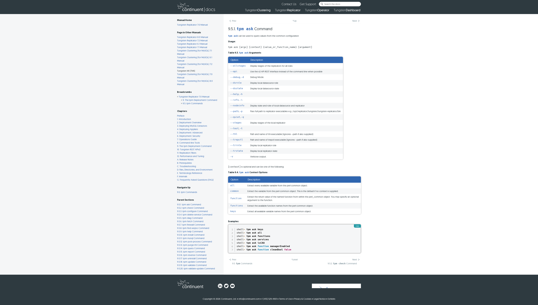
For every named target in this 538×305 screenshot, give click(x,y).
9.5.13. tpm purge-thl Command (192, 244)
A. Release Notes (185, 159)
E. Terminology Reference (189, 173)
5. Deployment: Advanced (189, 132)
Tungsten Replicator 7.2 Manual (192, 40)
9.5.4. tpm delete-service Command (194, 214)
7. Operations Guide (187, 139)
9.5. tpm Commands (193, 103)
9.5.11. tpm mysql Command (190, 238)
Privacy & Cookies (302, 298)
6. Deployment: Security (188, 136)
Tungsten (258, 10)
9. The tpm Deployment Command (200, 100)
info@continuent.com (249, 298)
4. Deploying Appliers (187, 129)
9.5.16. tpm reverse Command (191, 255)
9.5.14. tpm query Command (191, 248)
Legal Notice (320, 298)
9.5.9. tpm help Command (190, 231)
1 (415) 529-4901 (269, 298)
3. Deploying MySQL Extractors (192, 125)
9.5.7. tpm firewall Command (191, 224)
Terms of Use (285, 298)
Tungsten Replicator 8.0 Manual (192, 37)
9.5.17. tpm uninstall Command (192, 258)
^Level (294, 259)
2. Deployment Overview (189, 122)
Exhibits (331, 298)
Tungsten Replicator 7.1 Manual (192, 47)
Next (354, 20)
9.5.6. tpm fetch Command (190, 221)
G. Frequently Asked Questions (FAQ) (195, 179)
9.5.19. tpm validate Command (192, 265)
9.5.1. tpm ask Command (189, 204)
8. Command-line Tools (188, 142)
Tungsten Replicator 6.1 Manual (192, 43)
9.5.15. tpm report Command (191, 251)
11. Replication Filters (186, 152)
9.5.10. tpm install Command (190, 234)
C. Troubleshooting (186, 166)
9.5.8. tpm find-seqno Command (193, 228)
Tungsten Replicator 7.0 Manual (192, 24)
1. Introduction (184, 119)
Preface (180, 115)
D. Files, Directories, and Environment (195, 169)
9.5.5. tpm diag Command (190, 218)
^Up (295, 20)
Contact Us (289, 4)
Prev (234, 20)
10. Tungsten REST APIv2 (188, 149)
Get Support (308, 4)
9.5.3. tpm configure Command (192, 211)
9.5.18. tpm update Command (191, 261)
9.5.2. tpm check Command (190, 207)
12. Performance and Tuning (190, 156)
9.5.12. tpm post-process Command (194, 241)
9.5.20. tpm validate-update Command (196, 268)
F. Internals (182, 176)
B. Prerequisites (184, 162)
